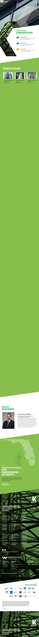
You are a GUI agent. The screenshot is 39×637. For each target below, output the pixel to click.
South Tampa (6, 561)
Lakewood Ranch (13, 562)
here (17, 551)
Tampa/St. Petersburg (24, 516)
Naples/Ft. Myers (6, 534)
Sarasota (4, 515)
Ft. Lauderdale (15, 534)
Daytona (13, 515)
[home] (4, 2)
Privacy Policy (4, 608)
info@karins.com (6, 485)
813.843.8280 (23, 529)
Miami (22, 534)
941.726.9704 (4, 529)
